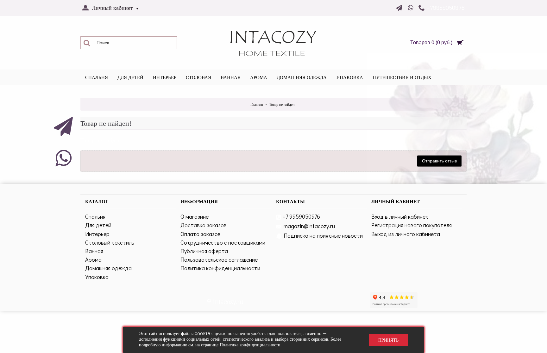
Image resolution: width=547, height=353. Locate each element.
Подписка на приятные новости (323, 235)
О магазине (194, 216)
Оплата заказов (200, 234)
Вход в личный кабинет (400, 216)
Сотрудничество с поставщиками (222, 242)
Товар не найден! (282, 104)
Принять (388, 340)
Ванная (94, 251)
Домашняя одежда (108, 268)
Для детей (98, 225)
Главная (256, 104)
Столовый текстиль (109, 242)
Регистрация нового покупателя (411, 225)
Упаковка (97, 277)
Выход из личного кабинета (405, 234)
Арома (93, 259)
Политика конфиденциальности (220, 268)
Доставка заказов (203, 225)
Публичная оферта (204, 251)
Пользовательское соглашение (219, 259)
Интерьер (97, 234)
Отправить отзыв (439, 160)
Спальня (95, 216)
